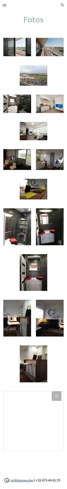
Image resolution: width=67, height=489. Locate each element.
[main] (33, 19)
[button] (4, 5)
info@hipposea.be (20, 480)
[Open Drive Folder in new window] (56, 396)
